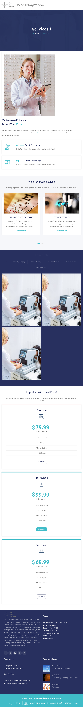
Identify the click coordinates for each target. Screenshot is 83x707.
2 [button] (41, 243)
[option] (21, 214)
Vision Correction (71, 262)
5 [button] (45, 243)
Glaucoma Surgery (53, 262)
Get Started (41, 462)
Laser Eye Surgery (19, 262)
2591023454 (17, 703)
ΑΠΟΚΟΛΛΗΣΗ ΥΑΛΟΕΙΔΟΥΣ (62, 668)
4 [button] (43, 243)
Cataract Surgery (41, 267)
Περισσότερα (21, 230)
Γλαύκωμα (55, 687)
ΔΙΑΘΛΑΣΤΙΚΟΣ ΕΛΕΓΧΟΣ (21, 217)
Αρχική (37, 33)
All (6, 262)
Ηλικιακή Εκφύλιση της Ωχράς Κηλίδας (65, 678)
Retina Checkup (36, 262)
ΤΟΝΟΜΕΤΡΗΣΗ (62, 217)
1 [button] (38, 243)
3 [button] (42, 243)
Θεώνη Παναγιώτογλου (41, 698)
